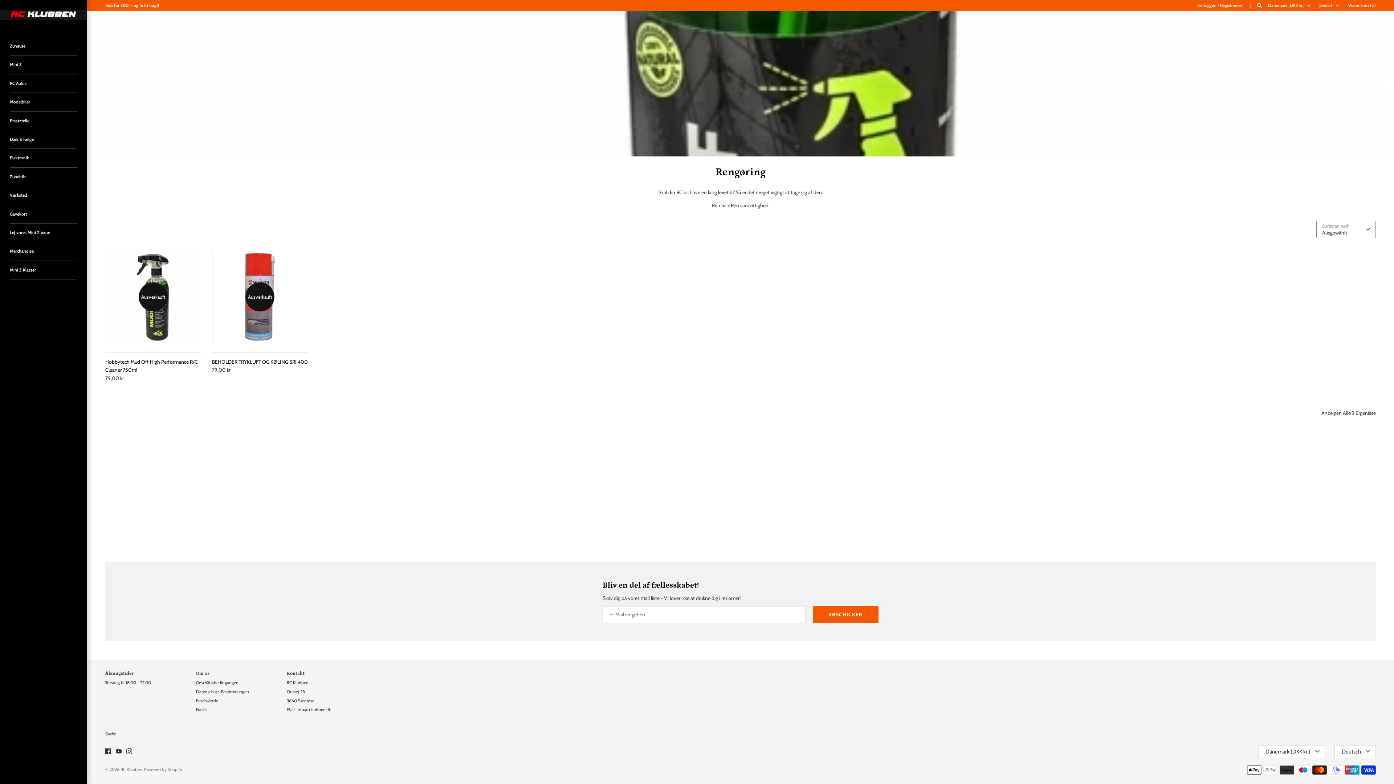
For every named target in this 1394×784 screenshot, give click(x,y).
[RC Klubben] (43, 15)
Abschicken (845, 614)
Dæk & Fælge (22, 139)
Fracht (201, 709)
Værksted (18, 195)
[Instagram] (129, 751)
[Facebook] (108, 751)
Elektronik (19, 157)
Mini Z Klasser (23, 270)
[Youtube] (119, 751)
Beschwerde (207, 700)
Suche (110, 733)
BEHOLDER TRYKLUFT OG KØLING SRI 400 (260, 362)
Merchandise (22, 251)
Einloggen (1207, 5)
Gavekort (18, 214)
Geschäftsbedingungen (217, 682)
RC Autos (18, 83)
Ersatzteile (19, 120)
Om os (202, 673)
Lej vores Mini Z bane (30, 232)
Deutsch (1325, 5)
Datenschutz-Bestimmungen (222, 691)
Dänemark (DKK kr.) (1286, 5)
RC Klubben (131, 769)
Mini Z (16, 64)
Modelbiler (20, 102)
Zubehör (18, 176)
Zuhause (17, 46)
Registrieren (1231, 5)
